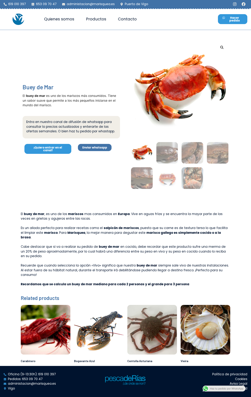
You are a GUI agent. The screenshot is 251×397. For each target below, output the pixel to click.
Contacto (127, 19)
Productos (96, 19)
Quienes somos (59, 19)
